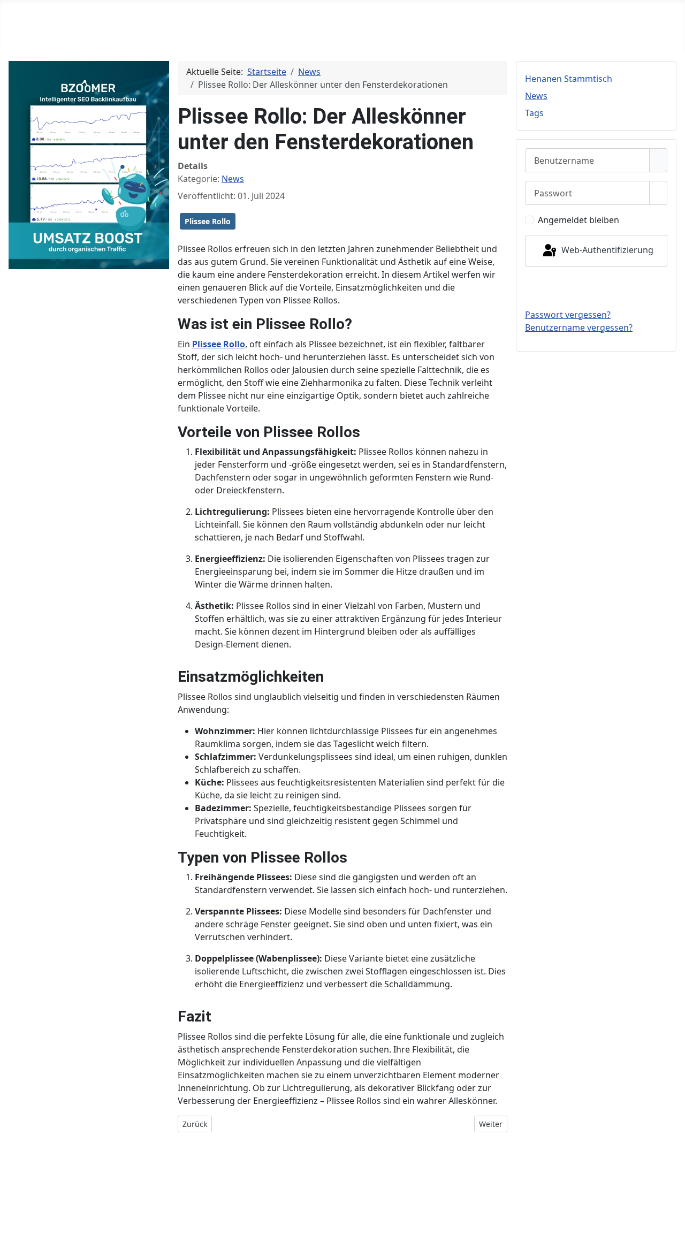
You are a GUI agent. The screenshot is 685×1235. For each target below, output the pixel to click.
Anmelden (596, 287)
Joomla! (19, 1198)
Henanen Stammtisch (568, 79)
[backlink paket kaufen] (89, 164)
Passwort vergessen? (568, 315)
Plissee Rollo (208, 221)
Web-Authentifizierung (606, 250)
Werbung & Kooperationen (620, 1177)
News (233, 179)
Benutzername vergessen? (579, 327)
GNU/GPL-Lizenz (145, 1198)
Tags (534, 113)
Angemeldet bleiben (578, 220)
